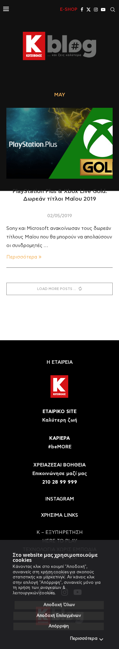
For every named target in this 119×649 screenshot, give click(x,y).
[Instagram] (96, 9)
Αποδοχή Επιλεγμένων (58, 616)
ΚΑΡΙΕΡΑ (59, 438)
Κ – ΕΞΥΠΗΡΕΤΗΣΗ (59, 532)
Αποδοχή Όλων (59, 605)
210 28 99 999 (59, 482)
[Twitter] (88, 9)
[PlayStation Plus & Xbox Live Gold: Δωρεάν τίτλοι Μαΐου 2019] (59, 143)
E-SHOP (68, 9)
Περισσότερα (83, 639)
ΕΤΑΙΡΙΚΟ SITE (59, 411)
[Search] (112, 9)
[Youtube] (103, 9)
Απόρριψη (59, 626)
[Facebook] (82, 9)
